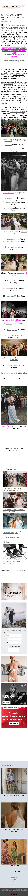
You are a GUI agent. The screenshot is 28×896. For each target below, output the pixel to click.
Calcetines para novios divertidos (11, 562)
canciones (12, 570)
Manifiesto (14, 879)
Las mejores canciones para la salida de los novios (14, 489)
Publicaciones (14, 887)
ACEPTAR (14, 894)
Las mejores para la (14, 55)
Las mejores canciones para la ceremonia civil (14, 510)
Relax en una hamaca (11, 537)
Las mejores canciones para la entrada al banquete (14, 532)
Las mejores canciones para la (13, 48)
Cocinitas (6, 542)
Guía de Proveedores (14, 882)
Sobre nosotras (14, 877)
